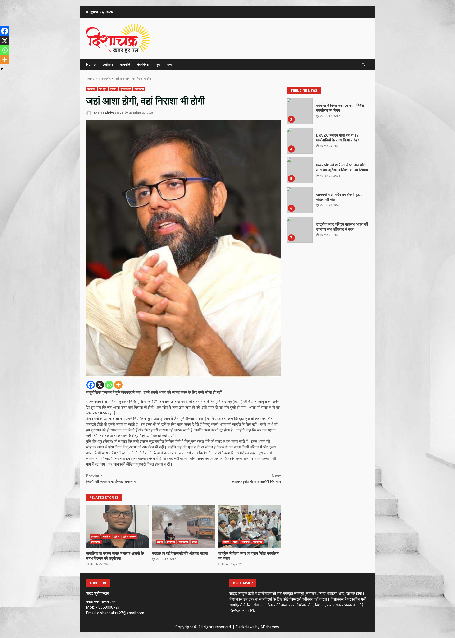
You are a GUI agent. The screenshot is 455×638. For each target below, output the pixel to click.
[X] (100, 385)
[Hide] (2, 69)
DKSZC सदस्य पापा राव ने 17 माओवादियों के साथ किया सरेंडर (300, 141)
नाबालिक (106, 536)
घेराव (235, 542)
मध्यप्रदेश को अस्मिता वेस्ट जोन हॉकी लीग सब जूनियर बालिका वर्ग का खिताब (300, 170)
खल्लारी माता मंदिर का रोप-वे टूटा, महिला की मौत (300, 200)
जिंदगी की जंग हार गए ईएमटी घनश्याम (111, 478)
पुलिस (116, 536)
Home (91, 64)
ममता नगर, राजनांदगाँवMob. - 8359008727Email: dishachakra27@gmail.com (115, 607)
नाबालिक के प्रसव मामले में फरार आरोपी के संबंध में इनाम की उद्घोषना (117, 526)
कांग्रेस (226, 542)
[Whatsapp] (109, 385)
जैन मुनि (102, 89)
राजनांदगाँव (139, 89)
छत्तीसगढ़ (108, 64)
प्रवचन (113, 89)
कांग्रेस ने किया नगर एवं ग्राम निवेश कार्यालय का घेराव (249, 526)
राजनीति (125, 64)
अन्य (169, 64)
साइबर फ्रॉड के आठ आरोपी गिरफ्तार (256, 478)
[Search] (363, 64)
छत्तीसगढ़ (91, 89)
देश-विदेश (143, 64)
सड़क (194, 542)
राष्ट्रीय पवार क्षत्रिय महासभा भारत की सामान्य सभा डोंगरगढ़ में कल (300, 230)
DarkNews (245, 626)
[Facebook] (90, 385)
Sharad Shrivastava (108, 113)
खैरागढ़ (160, 542)
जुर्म (158, 64)
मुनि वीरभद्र (126, 89)
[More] (118, 385)
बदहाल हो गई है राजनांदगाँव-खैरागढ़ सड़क (183, 526)
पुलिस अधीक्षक (129, 536)
